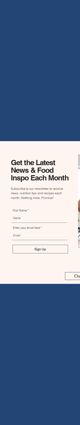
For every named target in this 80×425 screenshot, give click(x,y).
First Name (20, 210)
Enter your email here (26, 227)
